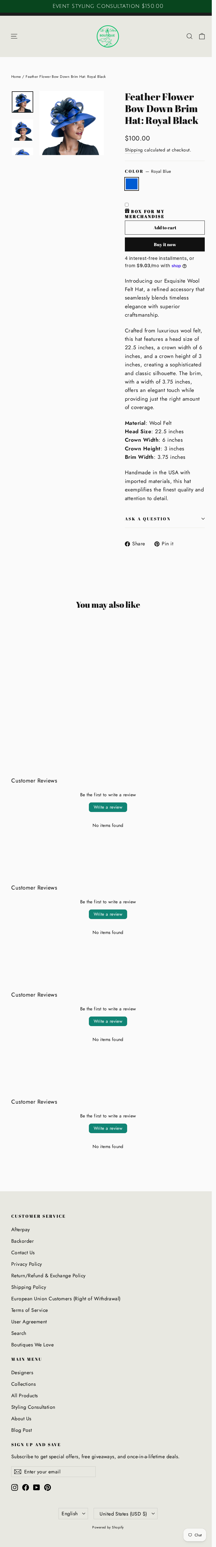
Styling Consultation (33, 1407)
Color (148, 171)
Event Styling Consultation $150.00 (107, 6)
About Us (21, 1418)
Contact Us (23, 1252)
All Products (24, 1395)
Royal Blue (131, 184)
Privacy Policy (26, 1264)
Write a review (108, 807)
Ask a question (148, 518)
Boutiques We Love (32, 1344)
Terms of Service (29, 1310)
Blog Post (21, 1430)
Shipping (134, 150)
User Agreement (29, 1321)
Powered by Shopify (108, 1527)
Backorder (22, 1241)
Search (18, 1333)
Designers (22, 1372)
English (70, 1513)
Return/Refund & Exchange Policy (48, 1275)
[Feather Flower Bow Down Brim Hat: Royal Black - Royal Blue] (14, 720)
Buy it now (165, 244)
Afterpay (20, 1229)
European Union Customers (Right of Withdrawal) (66, 1298)
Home (16, 76)
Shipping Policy (28, 1287)
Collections (23, 1384)
